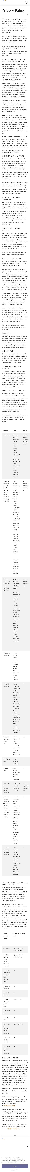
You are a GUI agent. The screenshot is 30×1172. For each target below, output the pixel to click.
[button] (27, 1146)
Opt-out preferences (14, 1169)
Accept (15, 1166)
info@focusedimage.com (9, 1105)
